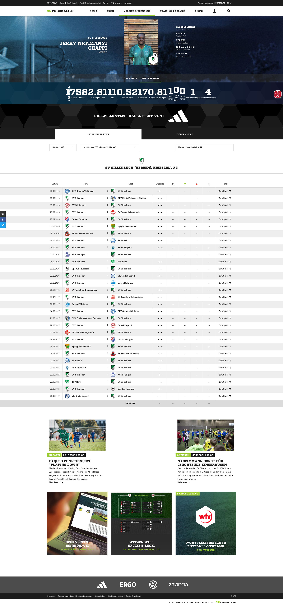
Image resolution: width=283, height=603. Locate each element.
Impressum (51, 596)
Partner (105, 3)
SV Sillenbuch (97, 38)
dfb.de (62, 3)
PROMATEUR (52, 3)
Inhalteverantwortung (115, 596)
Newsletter (127, 3)
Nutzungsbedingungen (84, 596)
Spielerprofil (150, 78)
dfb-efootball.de (71, 3)
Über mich (130, 78)
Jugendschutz (100, 596)
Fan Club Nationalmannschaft (90, 3)
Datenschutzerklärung (66, 596)
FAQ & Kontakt (116, 3)
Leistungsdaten (98, 134)
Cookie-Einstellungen (133, 596)
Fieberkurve (184, 134)
